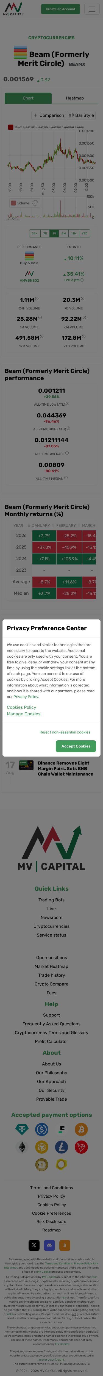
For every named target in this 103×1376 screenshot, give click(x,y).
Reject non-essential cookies (65, 732)
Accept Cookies (76, 746)
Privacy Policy (25, 696)
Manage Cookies (23, 713)
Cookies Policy (21, 707)
